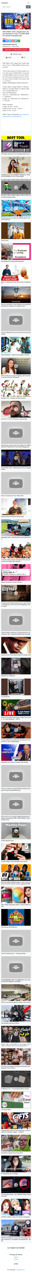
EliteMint (4, 3)
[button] (28, 6)
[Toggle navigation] (28, 3)
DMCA (16, 1257)
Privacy (16, 1259)
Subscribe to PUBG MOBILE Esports (16, 50)
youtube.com (20, 1270)
